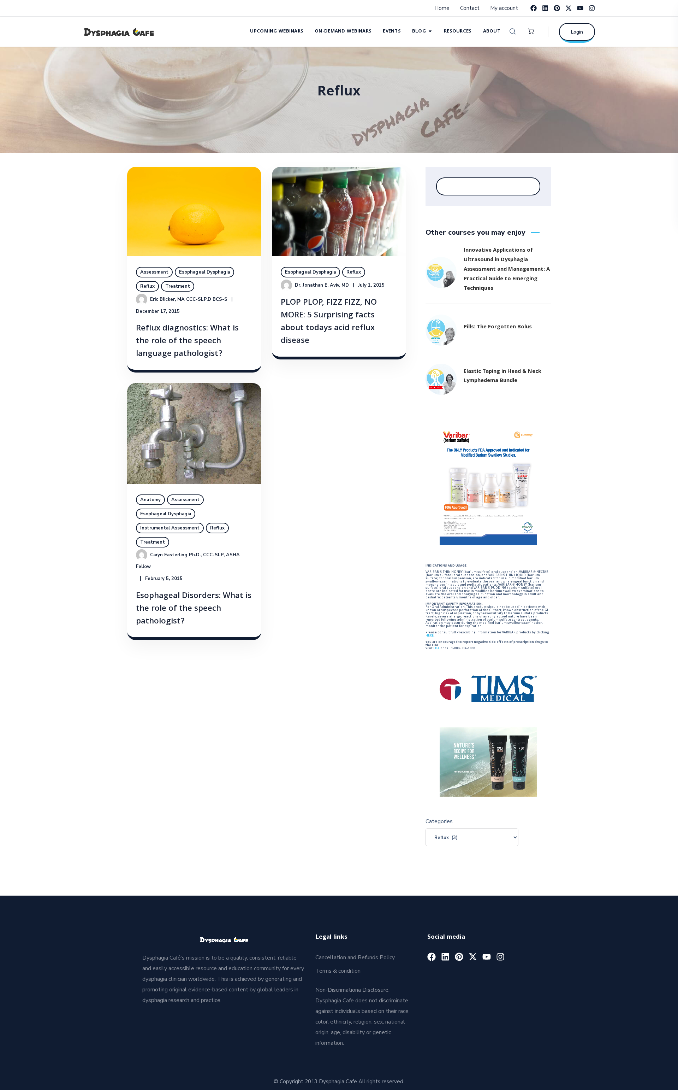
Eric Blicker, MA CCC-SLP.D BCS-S (188, 299)
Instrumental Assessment (170, 528)
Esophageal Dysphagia (204, 272)
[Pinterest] (557, 8)
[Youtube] (580, 8)
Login (577, 32)
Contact (470, 8)
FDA (436, 648)
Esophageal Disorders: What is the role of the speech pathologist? (193, 609)
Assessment (154, 272)
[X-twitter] (568, 8)
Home (442, 8)
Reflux (147, 286)
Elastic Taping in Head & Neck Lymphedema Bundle (502, 376)
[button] (513, 31)
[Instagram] (592, 8)
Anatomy (150, 500)
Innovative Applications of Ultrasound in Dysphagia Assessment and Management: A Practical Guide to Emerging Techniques (507, 269)
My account (504, 8)
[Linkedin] (545, 8)
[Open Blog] (430, 31)
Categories (439, 821)
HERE (430, 635)
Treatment (177, 286)
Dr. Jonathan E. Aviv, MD (322, 285)
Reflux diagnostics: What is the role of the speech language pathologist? (187, 341)
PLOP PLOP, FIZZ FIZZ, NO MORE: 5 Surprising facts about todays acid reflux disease (329, 322)
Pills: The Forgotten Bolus (498, 327)
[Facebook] (533, 8)
